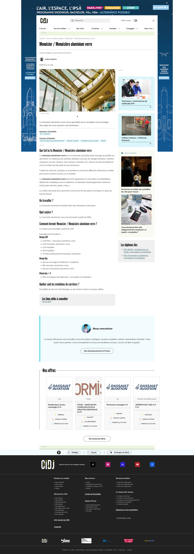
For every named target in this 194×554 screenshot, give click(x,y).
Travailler (112, 29)
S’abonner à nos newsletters (127, 510)
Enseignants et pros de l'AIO (94, 484)
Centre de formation (93, 494)
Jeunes (88, 482)
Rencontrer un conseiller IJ (124, 502)
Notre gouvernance (60, 502)
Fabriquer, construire (72, 141)
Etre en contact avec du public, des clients (52, 141)
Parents (88, 488)
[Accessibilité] (59, 452)
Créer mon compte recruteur (125, 484)
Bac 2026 (80, 29)
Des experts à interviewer (93, 509)
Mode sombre (126, 20)
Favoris (93, 453)
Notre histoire (59, 500)
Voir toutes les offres (97, 439)
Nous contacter (59, 482)
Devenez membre (123, 478)
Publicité (65, 550)
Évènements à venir (91, 507)
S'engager (130, 29)
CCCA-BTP (46, 302)
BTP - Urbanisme (45, 134)
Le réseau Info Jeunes (124, 492)
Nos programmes (60, 506)
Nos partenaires (59, 510)
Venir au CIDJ (59, 484)
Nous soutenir (59, 486)
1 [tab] (77, 117)
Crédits (57, 488)
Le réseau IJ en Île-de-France (125, 498)
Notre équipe (59, 504)
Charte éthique (80, 550)
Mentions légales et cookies (94, 550)
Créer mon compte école (124, 486)
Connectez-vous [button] (124, 518)
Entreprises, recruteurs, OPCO (94, 486)
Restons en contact (61, 478)
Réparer (103, 141)
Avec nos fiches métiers (55, 38)
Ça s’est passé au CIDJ (61, 512)
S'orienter (95, 29)
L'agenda (57, 527)
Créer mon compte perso (124, 482)
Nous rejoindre (59, 514)
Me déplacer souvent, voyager (89, 141)
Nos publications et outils (62, 508)
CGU (115, 550)
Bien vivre (148, 29)
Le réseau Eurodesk (122, 504)
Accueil (42, 38)
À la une (42, 29)
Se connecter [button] (153, 20)
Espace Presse (90, 501)
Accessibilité (108, 550)
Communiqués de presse (93, 505)
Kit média (89, 511)
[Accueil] (48, 20)
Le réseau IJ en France (123, 496)
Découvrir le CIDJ (60, 494)
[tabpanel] (77, 91)
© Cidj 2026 (121, 550)
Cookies (129, 550)
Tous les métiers (60, 29)
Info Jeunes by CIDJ (62, 520)
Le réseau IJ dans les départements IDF (128, 500)
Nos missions (59, 498)
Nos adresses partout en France (97, 351)
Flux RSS (71, 550)
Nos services (90, 478)
